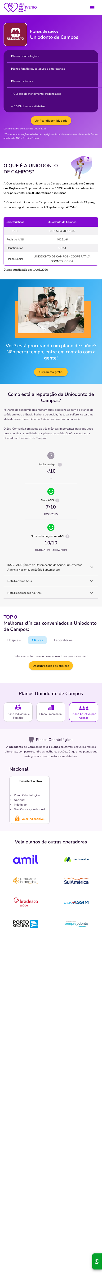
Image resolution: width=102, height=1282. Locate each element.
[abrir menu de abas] (92, 7)
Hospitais (14, 640)
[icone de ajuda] (59, 464)
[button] (51, 567)
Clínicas (37, 640)
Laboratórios (63, 640)
